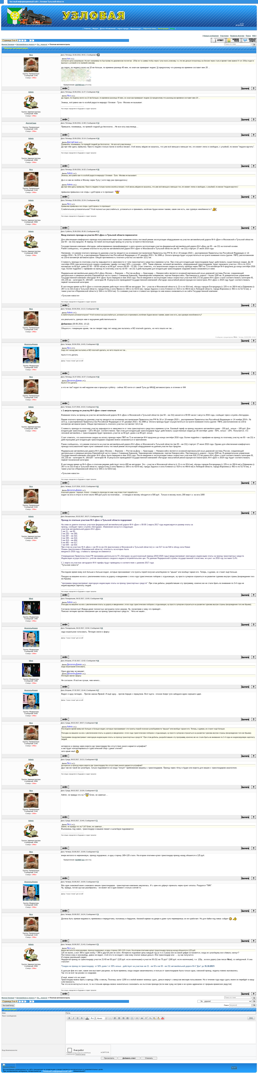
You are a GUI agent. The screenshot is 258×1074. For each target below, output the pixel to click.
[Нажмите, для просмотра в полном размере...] (76, 81)
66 (98, 661)
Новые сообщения (211, 36)
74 (98, 914)
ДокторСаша (31, 123)
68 (97, 723)
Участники (224, 36)
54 (98, 138)
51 (98, 55)
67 (98, 690)
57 (98, 231)
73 (98, 882)
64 (102, 598)
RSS (254, 36)
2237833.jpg (80, 85)
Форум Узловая (7, 44)
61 (98, 407)
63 (102, 516)
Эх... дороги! (42, 44)
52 (98, 92)
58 (98, 309)
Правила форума (237, 36)
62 (98, 486)
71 (97, 821)
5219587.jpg (80, 860)
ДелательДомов (31, 344)
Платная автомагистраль (60, 44)
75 (98, 944)
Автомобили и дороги (25, 44)
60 (98, 377)
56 (98, 200)
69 (97, 759)
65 (102, 628)
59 (98, 344)
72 (98, 852)
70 (97, 790)
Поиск (248, 36)
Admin (31, 92)
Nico (31, 55)
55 (98, 169)
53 (98, 123)
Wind (31, 598)
